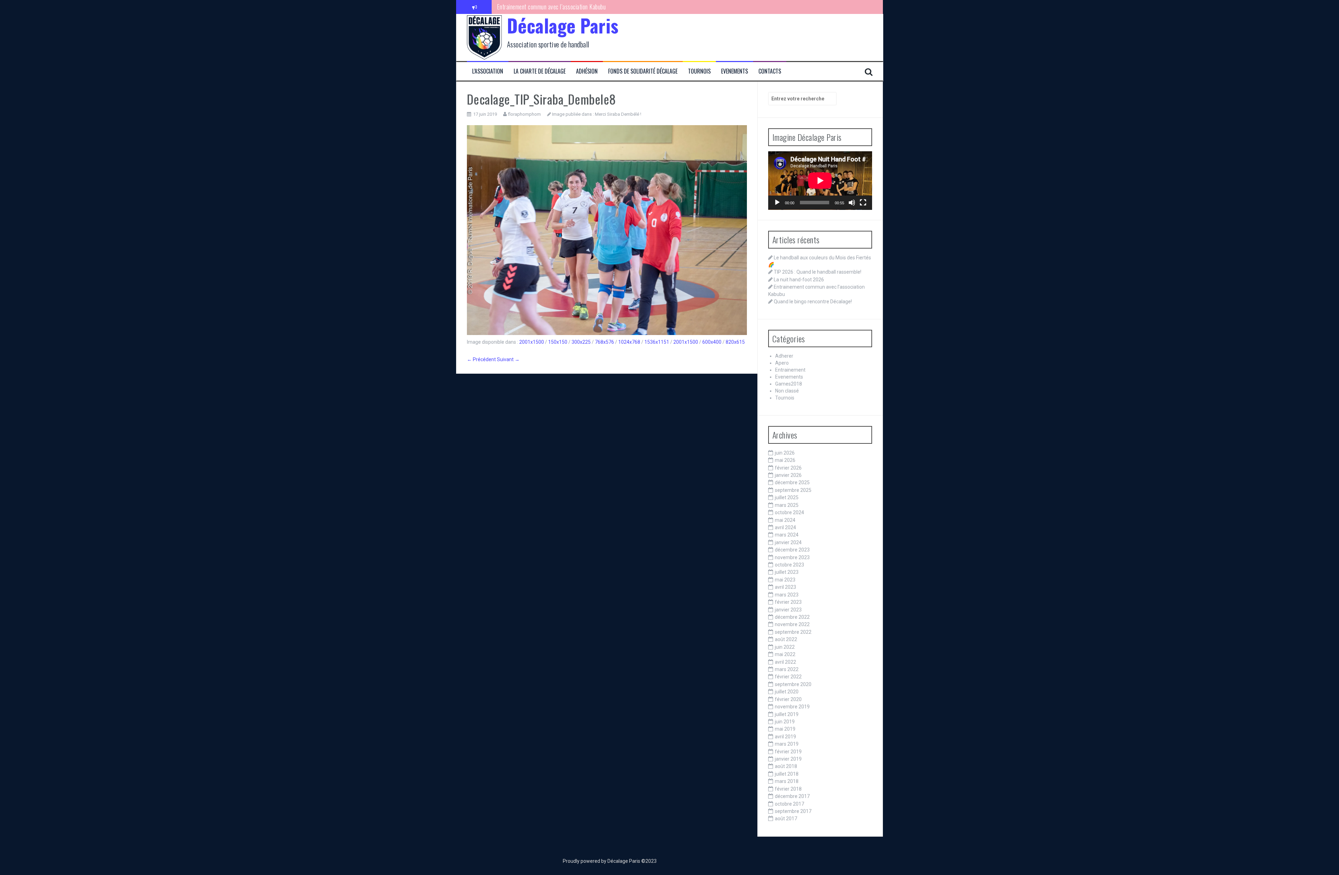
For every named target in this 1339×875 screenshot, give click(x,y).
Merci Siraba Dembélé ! (618, 114)
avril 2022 (785, 662)
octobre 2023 (789, 565)
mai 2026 (785, 460)
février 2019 (788, 751)
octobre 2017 (789, 804)
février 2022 (788, 676)
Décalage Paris (563, 25)
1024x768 (629, 342)
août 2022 (786, 639)
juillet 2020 (787, 691)
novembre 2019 (792, 706)
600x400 (711, 342)
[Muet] (851, 202)
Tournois (699, 71)
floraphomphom (524, 114)
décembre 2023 (792, 550)
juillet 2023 (787, 572)
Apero (782, 363)
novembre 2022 (792, 624)
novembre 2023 (792, 557)
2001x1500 (531, 342)
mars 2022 (787, 669)
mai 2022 (785, 654)
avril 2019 (785, 736)
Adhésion (587, 71)
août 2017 (786, 818)
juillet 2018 (787, 774)
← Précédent (481, 359)
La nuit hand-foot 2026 (799, 279)
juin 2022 (785, 647)
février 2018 (788, 789)
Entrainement (790, 370)
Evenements (734, 71)
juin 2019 (785, 721)
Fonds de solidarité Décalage (643, 71)
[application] (820, 180)
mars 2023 (787, 595)
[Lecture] (777, 202)
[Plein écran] (863, 202)
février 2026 (788, 468)
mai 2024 (785, 520)
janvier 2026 (788, 475)
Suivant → (508, 359)
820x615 (735, 342)
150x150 (557, 342)
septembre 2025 (793, 490)
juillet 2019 (787, 714)
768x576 (604, 342)
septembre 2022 (793, 632)
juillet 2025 (787, 497)
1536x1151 (656, 342)
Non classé (787, 391)
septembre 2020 (793, 684)
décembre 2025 (792, 482)
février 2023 (788, 602)
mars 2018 (787, 781)
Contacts (769, 71)
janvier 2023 (788, 609)
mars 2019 (787, 744)
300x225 (581, 342)
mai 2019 (785, 729)
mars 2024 (787, 535)
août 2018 (786, 766)
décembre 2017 (792, 796)
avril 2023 (785, 587)
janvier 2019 (788, 759)
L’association (487, 71)
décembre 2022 (792, 617)
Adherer (784, 356)
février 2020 (788, 699)
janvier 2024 (788, 542)
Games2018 (788, 384)
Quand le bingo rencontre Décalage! (537, 6)
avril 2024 (785, 527)
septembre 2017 (793, 811)
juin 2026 (785, 453)
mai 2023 (785, 580)
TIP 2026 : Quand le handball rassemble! (817, 272)
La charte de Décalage (540, 71)
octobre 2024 (789, 512)
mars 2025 (787, 505)
